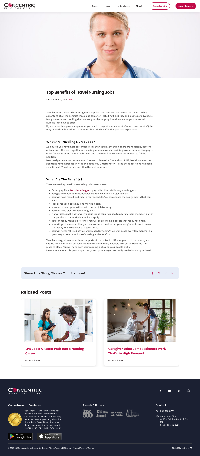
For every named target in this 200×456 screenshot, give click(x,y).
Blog (71, 99)
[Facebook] (152, 273)
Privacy (76, 448)
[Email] (173, 273)
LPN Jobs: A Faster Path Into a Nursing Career (58, 320)
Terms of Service (87, 448)
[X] (159, 273)
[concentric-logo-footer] (25, 388)
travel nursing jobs (80, 190)
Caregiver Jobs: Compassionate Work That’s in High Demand (141, 320)
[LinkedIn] (166, 273)
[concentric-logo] (19, 4)
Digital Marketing (179, 448)
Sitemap (67, 448)
